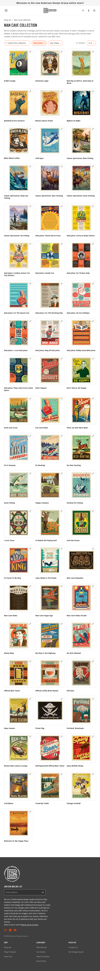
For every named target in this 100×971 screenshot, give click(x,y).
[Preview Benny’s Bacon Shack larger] (61, 91)
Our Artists (40, 952)
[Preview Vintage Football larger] (93, 774)
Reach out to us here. (30, 925)
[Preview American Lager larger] (61, 51)
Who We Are (41, 947)
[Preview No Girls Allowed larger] (93, 624)
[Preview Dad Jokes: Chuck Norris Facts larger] (61, 206)
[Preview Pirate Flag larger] (61, 699)
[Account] (88, 10)
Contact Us (73, 947)
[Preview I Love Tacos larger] (30, 511)
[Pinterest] (10, 930)
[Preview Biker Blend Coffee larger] (30, 129)
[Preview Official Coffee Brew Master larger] (61, 661)
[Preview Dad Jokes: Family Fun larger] (61, 244)
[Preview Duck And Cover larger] (30, 398)
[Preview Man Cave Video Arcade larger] (93, 586)
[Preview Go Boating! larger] (61, 436)
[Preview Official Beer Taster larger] (30, 661)
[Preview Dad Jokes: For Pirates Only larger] (93, 244)
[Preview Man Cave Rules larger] (30, 586)
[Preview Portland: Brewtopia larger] (93, 699)
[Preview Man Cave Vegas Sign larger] (61, 586)
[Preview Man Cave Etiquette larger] (93, 548)
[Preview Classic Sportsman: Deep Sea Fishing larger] (30, 166)
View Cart (8, 956)
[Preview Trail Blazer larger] (30, 774)
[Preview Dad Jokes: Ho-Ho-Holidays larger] (93, 283)
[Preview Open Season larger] (30, 699)
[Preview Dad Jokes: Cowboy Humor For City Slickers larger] (30, 244)
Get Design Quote (76, 952)
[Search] (83, 10)
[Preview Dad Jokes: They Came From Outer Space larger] (30, 358)
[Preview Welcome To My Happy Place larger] (30, 811)
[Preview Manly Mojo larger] (30, 624)
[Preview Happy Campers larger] (61, 473)
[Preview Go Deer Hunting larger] (93, 436)
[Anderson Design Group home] (50, 10)
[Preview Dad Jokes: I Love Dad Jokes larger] (30, 321)
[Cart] (94, 10)
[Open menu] (6, 10)
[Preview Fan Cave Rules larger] (61, 398)
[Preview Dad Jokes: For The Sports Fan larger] (30, 283)
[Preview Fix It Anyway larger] (30, 436)
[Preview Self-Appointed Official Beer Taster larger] (61, 736)
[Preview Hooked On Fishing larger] (93, 473)
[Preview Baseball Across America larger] (30, 91)
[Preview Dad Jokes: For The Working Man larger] (61, 283)
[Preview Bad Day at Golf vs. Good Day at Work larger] (93, 51)
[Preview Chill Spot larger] (61, 129)
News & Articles (42, 956)
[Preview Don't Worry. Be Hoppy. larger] (93, 358)
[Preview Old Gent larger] (93, 661)
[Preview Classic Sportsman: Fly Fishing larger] (30, 206)
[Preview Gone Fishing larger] (30, 473)
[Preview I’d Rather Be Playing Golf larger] (61, 511)
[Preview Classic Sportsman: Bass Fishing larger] (93, 129)
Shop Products (10, 952)
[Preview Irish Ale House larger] (93, 511)
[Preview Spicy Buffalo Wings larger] (93, 736)
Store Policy (41, 961)
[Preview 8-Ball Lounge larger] (30, 51)
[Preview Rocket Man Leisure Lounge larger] (30, 736)
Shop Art (7, 20)
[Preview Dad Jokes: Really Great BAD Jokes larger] (93, 321)
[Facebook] (15, 930)
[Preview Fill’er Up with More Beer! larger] (93, 398)
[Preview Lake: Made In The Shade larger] (61, 548)
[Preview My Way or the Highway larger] (61, 624)
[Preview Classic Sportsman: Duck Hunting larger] (93, 166)
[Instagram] (5, 930)
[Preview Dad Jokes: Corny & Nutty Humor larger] (93, 206)
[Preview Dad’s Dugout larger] (61, 358)
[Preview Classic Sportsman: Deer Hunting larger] (61, 166)
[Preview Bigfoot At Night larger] (93, 91)
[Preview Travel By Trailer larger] (61, 774)
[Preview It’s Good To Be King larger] (30, 548)
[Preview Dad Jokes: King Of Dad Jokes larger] (61, 321)
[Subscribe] (42, 892)
